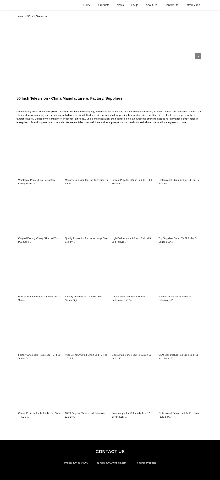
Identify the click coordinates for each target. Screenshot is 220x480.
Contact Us (171, 5)
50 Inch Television (37, 16)
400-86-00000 (80, 462)
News (120, 5)
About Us (151, 5)
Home (87, 5)
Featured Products (146, 462)
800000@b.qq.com (116, 462)
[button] (198, 56)
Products (103, 5)
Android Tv (195, 111)
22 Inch (158, 111)
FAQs (134, 5)
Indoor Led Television (175, 111)
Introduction (193, 5)
